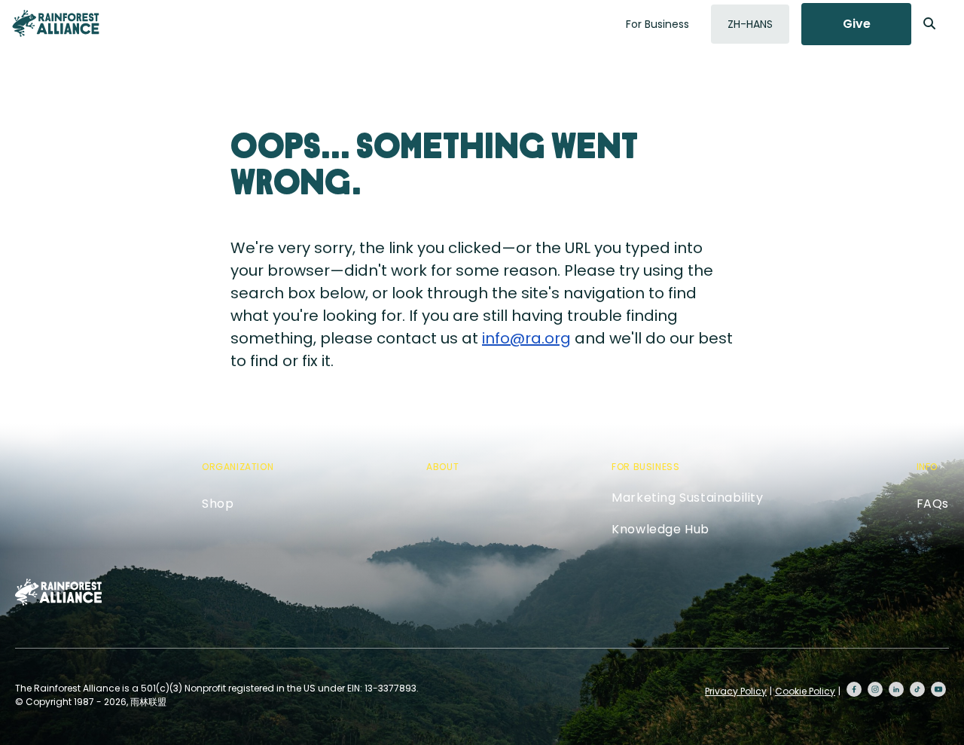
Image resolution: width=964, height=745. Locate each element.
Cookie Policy (805, 691)
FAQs (933, 503)
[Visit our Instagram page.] (875, 689)
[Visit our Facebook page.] (854, 689)
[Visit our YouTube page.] (938, 689)
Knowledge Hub (660, 529)
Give (857, 23)
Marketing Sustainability (687, 497)
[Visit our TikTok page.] (917, 689)
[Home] (55, 23)
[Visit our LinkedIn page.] (896, 689)
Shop (217, 503)
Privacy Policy (736, 691)
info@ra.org (526, 338)
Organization (237, 466)
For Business (657, 24)
